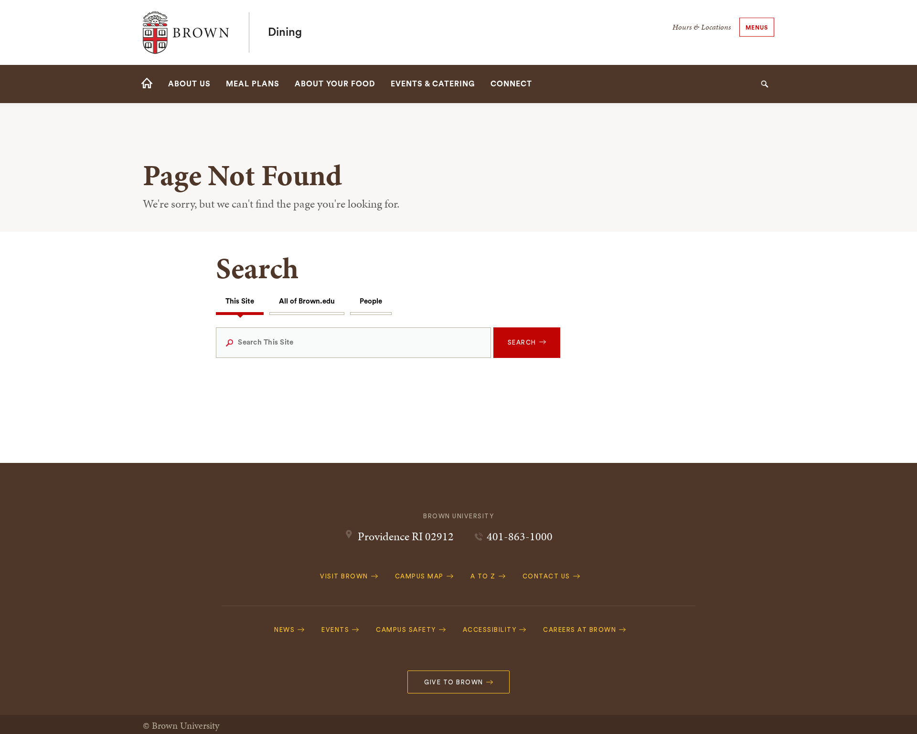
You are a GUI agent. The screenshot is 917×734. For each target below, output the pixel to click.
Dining (285, 32)
